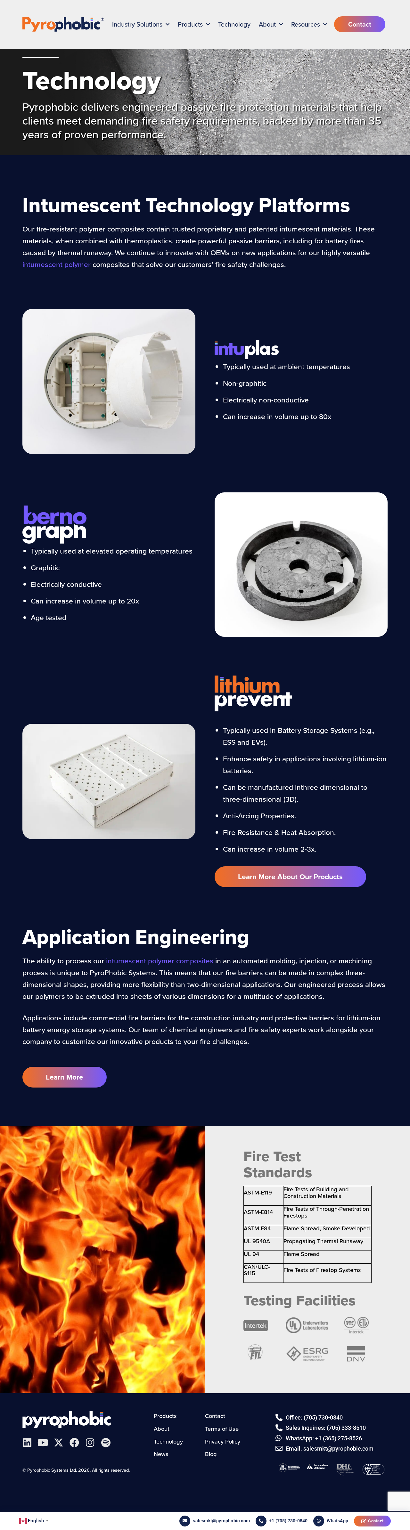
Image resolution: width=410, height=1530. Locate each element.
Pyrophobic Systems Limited (66, 1419)
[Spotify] (106, 1442)
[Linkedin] (27, 1442)
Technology (234, 24)
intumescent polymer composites (159, 960)
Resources (305, 24)
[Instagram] (90, 1442)
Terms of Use (222, 1428)
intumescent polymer (56, 264)
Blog (211, 1454)
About (267, 24)
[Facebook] (74, 1442)
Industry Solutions (137, 24)
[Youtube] (43, 1442)
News (161, 1454)
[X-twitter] (58, 1442)
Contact (376, 1520)
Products (190, 24)
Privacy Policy (222, 1441)
